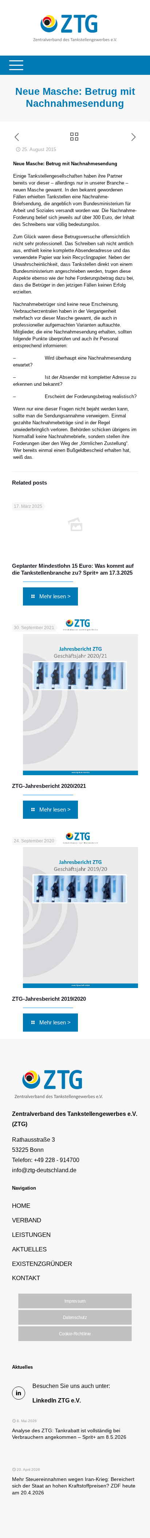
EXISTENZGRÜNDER (42, 1263)
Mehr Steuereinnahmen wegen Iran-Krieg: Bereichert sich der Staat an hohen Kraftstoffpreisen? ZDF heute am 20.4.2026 (73, 1485)
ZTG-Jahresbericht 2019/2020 (49, 999)
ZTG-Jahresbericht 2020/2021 (49, 786)
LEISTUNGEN (31, 1234)
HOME (21, 1205)
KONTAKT (26, 1278)
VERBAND (26, 1220)
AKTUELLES (29, 1249)
